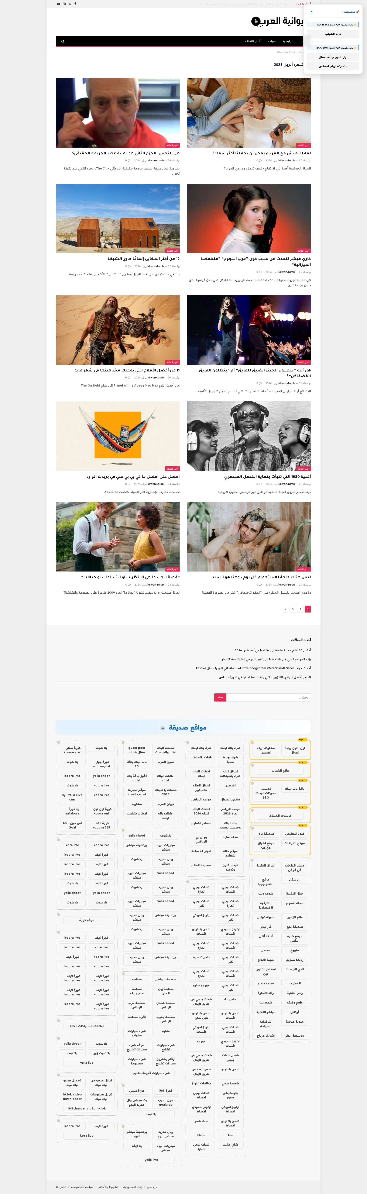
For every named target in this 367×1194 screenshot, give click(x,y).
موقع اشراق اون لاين (265, 845)
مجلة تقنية (230, 837)
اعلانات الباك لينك (201, 773)
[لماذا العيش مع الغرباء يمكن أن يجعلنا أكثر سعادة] (249, 112)
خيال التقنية (294, 893)
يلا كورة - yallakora (72, 811)
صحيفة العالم (201, 865)
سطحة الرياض (165, 979)
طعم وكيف (295, 1002)
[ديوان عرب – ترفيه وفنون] (280, 22)
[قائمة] (303, 41)
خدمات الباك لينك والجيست (165, 750)
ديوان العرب (165, 804)
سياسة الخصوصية (82, 1186)
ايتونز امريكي (201, 915)
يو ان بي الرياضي (201, 839)
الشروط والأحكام (108, 1186)
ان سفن (294, 879)
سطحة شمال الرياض (165, 1005)
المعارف (295, 983)
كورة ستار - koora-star (72, 750)
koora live (72, 776)
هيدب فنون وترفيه (230, 867)
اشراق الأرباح (266, 1035)
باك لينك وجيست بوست (230, 825)
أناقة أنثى (266, 936)
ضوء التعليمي (294, 834)
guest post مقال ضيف (136, 750)
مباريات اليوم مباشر (166, 847)
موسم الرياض (201, 799)
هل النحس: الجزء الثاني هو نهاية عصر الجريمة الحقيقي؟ (126, 154)
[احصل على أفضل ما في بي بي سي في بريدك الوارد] (118, 436)
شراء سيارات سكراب (137, 1033)
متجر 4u (230, 999)
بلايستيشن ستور (230, 1095)
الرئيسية (288, 41)
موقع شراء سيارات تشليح (137, 1047)
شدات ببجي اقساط (230, 889)
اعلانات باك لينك (165, 816)
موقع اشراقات (294, 843)
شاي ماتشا (230, 1144)
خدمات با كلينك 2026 (166, 792)
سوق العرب (166, 762)
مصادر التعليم (201, 823)
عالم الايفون (295, 917)
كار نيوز (266, 927)
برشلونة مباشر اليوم (137, 1134)
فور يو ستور (201, 985)
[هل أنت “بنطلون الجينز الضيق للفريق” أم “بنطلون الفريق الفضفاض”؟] (249, 330)
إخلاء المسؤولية (132, 1186)
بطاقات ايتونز (201, 1083)
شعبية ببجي (230, 1083)
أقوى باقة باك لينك (137, 778)
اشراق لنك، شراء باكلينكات (230, 773)
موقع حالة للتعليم (230, 853)
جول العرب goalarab (165, 1102)
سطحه (137, 979)
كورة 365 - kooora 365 (101, 825)
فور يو (201, 1041)
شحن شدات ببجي (230, 1057)
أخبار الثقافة (253, 41)
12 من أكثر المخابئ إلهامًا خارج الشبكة (143, 259)
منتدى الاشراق (230, 799)
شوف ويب (265, 893)
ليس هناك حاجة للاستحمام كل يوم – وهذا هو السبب (260, 578)
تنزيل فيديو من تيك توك (101, 1082)
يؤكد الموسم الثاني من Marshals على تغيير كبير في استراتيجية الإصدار (243, 4)
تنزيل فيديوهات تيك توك (101, 1096)
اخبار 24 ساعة (201, 851)
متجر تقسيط (201, 957)
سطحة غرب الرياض (136, 1005)
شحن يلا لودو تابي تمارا (201, 1015)
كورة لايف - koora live (101, 978)
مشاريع (136, 804)
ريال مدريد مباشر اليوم (166, 1134)
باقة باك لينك (294, 788)
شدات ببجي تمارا (201, 889)
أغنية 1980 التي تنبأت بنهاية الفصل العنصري (267, 477)
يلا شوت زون (101, 1053)
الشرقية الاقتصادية (265, 905)
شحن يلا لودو (230, 1069)
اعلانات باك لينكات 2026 (87, 1026)
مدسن (265, 950)
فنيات (272, 41)
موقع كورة (86, 920)
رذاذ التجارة (266, 993)
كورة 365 (165, 1090)
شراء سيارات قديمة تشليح (151, 1073)
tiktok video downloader (72, 1096)
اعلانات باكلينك (136, 813)
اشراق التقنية (265, 865)
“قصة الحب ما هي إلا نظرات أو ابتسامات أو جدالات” (130, 578)
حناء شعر (201, 1121)
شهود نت (265, 1002)
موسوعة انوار (294, 1035)
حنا (230, 1135)
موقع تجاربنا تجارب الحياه (137, 792)
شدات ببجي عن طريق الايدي (201, 1001)
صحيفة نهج (295, 927)
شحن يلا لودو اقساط (201, 931)
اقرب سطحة (137, 1017)
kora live (72, 845)
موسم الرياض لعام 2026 (230, 811)
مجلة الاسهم (294, 903)
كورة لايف (101, 855)
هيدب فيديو (266, 983)
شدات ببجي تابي (201, 903)
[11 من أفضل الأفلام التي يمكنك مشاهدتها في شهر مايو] (118, 330)
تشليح (165, 1031)
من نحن (152, 1186)
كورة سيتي (136, 1090)
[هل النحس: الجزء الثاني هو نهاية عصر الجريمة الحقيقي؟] (118, 112)
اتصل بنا (61, 1186)
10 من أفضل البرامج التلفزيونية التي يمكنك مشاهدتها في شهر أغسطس (265, 677)
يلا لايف (151, 1114)
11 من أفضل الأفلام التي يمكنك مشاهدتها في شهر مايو (127, 371)
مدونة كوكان (265, 917)
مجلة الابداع (266, 960)
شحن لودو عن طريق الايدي (201, 1071)
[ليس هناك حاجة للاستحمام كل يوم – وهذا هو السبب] (249, 537)
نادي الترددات (294, 969)
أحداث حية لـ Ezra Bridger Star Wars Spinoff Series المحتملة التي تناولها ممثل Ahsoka (253, 668)
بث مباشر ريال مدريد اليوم (137, 1102)
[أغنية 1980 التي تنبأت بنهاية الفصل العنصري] (249, 436)
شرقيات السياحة (265, 1024)
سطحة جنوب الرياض (165, 1019)
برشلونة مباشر (137, 845)
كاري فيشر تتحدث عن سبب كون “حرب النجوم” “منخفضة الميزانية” (255, 262)
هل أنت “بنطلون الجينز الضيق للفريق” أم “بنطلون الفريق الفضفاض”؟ (255, 374)
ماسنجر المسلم (280, 815)
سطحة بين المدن (166, 991)
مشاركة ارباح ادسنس (266, 750)
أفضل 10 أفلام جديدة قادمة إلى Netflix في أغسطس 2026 (273, 650)
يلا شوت (165, 835)
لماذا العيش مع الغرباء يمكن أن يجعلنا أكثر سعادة (261, 154)
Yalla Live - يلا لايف (72, 797)
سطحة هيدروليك (137, 991)
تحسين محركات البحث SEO (265, 793)
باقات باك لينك (201, 757)
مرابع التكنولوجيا (265, 882)
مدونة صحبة (295, 1021)
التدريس (230, 785)
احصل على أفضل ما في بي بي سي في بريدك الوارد (133, 477)
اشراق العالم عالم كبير (201, 787)
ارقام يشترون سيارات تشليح (166, 1061)
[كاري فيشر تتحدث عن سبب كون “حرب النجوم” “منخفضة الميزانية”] (249, 218)
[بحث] (63, 41)
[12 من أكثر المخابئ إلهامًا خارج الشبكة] (118, 218)
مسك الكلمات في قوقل (295, 868)
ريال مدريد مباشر (165, 861)
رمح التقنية (295, 993)
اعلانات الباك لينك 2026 (201, 811)
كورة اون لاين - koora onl (101, 811)
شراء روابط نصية (230, 759)
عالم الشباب (280, 770)
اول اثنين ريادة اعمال (294, 750)
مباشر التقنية (265, 1012)
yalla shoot (136, 835)
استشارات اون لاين (266, 971)
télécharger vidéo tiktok (87, 1108)
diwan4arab (287, 160)
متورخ (294, 950)
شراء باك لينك (230, 748)
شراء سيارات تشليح (166, 1047)
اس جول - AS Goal (72, 825)
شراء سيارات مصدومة (137, 1061)
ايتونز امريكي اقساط (201, 1029)
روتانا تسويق (294, 960)
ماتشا (201, 1135)
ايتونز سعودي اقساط (230, 931)
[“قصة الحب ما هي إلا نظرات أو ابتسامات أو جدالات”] (118, 537)
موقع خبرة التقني (294, 938)
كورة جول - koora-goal (101, 764)
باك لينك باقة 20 (137, 764)
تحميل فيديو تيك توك (72, 1082)
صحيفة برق (266, 834)
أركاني (294, 1012)
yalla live (151, 1160)
